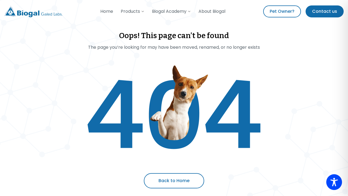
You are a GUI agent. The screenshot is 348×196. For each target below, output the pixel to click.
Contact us (324, 11)
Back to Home (174, 180)
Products (130, 11)
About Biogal (211, 11)
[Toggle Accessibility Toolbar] (334, 182)
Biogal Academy (169, 11)
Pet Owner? (282, 11)
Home (106, 11)
